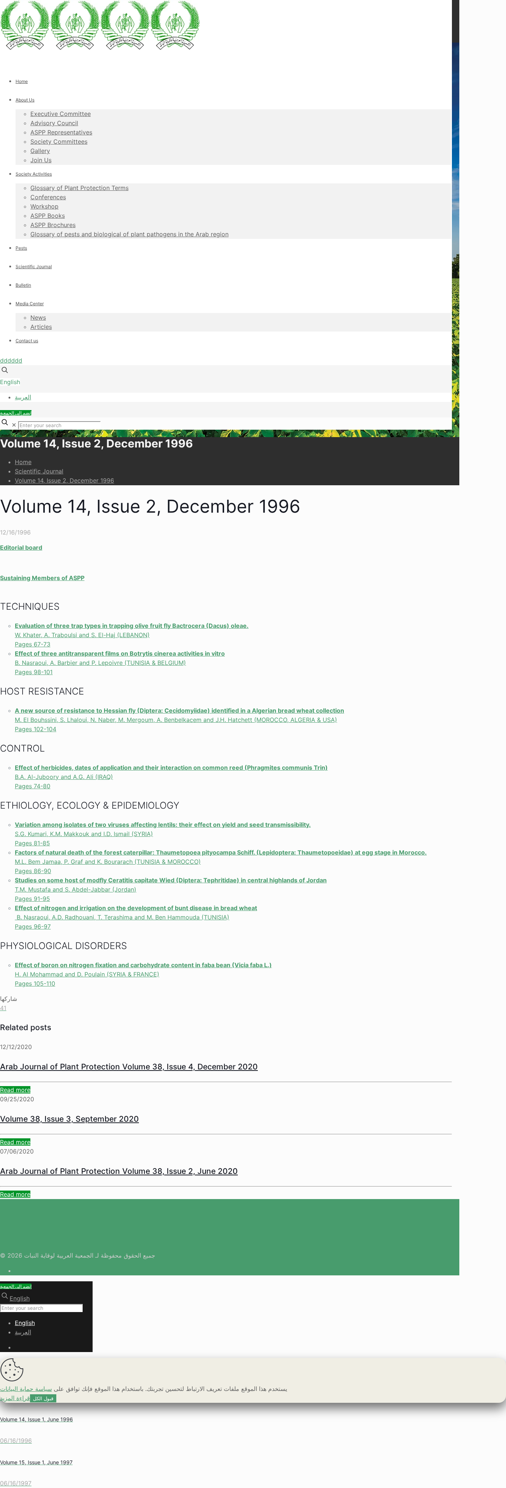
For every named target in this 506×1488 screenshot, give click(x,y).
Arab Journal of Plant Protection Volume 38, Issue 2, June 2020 (119, 1171)
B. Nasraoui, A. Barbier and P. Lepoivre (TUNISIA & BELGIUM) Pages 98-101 (120, 663)
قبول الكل (43, 1398)
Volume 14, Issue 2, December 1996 (64, 480)
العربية (23, 397)
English (10, 382)
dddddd (11, 360)
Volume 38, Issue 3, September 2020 (69, 1119)
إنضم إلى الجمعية (15, 413)
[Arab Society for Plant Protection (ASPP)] (100, 48)
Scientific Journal (39, 471)
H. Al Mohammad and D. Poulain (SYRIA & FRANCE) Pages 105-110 (143, 974)
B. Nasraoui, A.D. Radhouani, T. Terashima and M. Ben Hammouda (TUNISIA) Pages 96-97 (136, 917)
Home (23, 462)
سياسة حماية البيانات (26, 1388)
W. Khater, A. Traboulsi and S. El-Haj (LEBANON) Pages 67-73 (132, 635)
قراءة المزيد (15, 1398)
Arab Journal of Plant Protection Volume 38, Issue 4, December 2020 (129, 1066)
